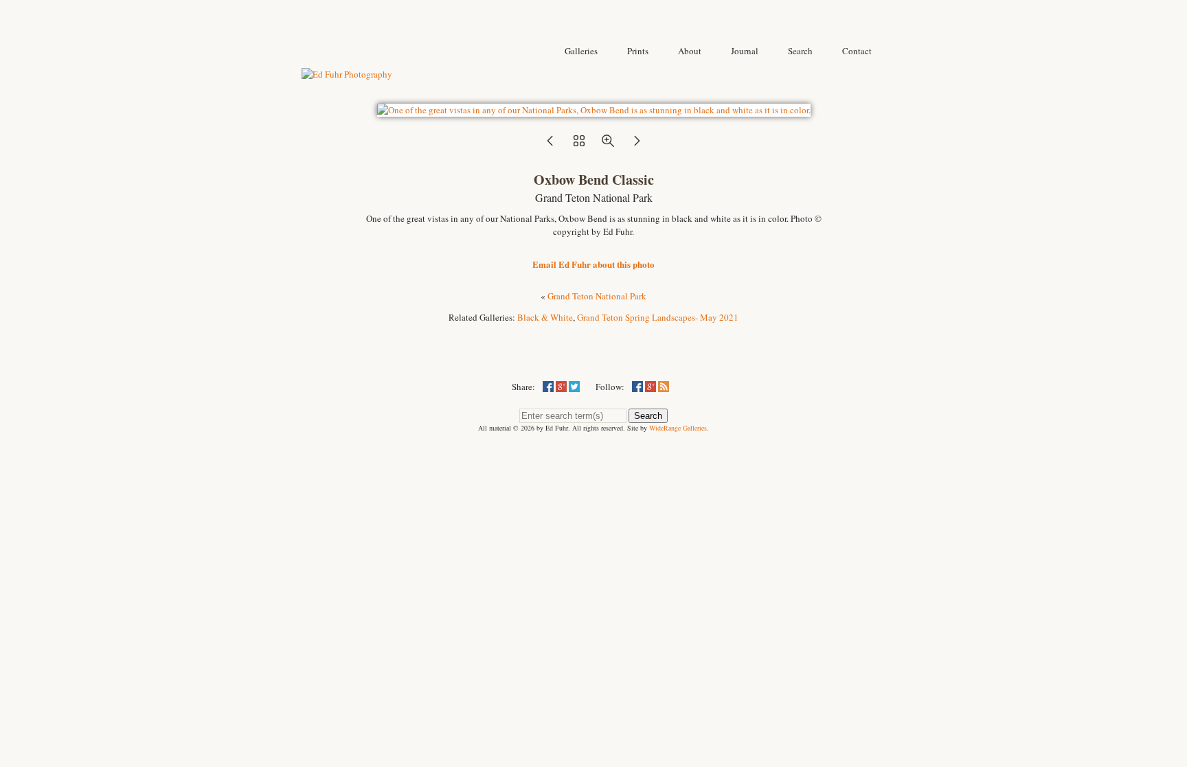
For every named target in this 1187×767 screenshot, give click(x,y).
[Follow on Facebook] (637, 386)
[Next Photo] (636, 145)
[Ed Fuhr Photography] (347, 74)
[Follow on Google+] (650, 386)
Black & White (545, 317)
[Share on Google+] (561, 386)
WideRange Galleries (678, 428)
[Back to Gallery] (594, 110)
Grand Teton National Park (596, 296)
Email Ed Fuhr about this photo (593, 264)
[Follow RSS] (663, 386)
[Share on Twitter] (574, 386)
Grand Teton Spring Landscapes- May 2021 (657, 317)
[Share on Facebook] (548, 386)
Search (648, 416)
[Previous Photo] (550, 145)
